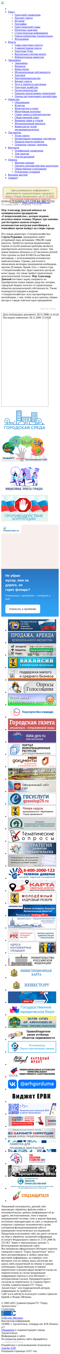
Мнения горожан (24, 162)
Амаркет (13, 177)
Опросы (12, 159)
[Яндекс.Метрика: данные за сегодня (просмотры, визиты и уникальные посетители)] (12, 1317)
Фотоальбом (22, 39)
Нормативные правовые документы (35, 138)
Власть (12, 42)
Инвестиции (22, 69)
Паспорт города (24, 17)
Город (11, 11)
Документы (14, 132)
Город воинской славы (27, 26)
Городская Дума (24, 51)
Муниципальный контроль (30, 123)
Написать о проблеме (22, 609)
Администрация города (28, 48)
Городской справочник (28, 14)
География (20, 23)
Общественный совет (27, 117)
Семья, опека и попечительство (32, 114)
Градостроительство (26, 90)
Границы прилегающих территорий (35, 93)
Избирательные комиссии (29, 57)
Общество (14, 99)
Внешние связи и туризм (29, 120)
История (19, 20)
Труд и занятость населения (30, 84)
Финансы (20, 66)
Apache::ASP (8, 1348)
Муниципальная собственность (32, 72)
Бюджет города (23, 81)
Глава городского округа (29, 45)
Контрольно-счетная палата (30, 54)
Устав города (22, 135)
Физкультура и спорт (26, 108)
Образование (22, 102)
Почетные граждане (26, 29)
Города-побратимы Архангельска (34, 36)
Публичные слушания (27, 171)
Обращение (7, 1330)
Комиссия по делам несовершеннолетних (27, 128)
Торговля (20, 75)
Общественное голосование (30, 168)
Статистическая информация (31, 33)
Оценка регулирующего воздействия (36, 96)
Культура (20, 105)
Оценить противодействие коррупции (36, 165)
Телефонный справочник (29, 150)
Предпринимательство (27, 78)
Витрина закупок (18, 174)
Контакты (13, 147)
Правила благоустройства (29, 141)
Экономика (14, 60)
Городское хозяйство (26, 87)
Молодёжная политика (28, 111)
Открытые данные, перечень (31, 144)
